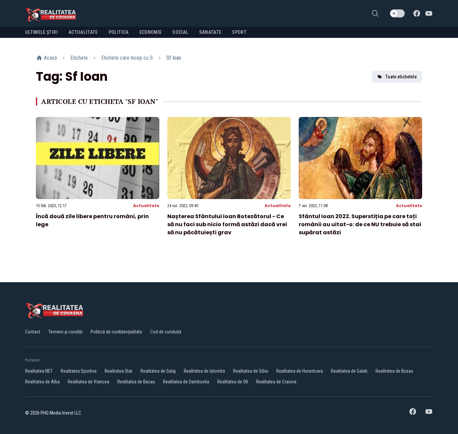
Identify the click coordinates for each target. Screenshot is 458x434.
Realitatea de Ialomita (204, 371)
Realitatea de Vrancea (88, 381)
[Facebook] (417, 13)
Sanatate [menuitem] (210, 32)
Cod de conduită (165, 331)
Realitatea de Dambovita (186, 381)
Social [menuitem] (180, 32)
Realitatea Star (118, 371)
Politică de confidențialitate (116, 331)
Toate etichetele (401, 76)
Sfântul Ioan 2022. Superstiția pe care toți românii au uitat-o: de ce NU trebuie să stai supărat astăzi (360, 224)
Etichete (79, 58)
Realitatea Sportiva (79, 371)
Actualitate (146, 205)
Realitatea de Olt (232, 381)
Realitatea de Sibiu (250, 371)
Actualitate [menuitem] (83, 32)
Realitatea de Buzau (394, 371)
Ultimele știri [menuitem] (41, 32)
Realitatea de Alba (42, 381)
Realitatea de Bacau (136, 381)
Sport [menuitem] (239, 32)
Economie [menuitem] (150, 32)
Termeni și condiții (65, 331)
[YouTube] (429, 13)
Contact (32, 331)
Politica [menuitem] (119, 32)
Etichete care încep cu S (127, 58)
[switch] (397, 13)
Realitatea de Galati (349, 371)
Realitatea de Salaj (158, 371)
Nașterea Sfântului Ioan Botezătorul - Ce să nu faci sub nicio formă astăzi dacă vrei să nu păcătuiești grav (227, 224)
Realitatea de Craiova (276, 381)
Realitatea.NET (39, 371)
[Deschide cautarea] (375, 13)
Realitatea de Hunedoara (299, 371)
